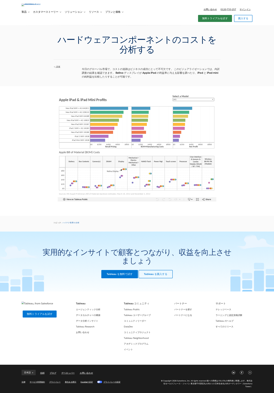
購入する (243, 18)
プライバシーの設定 (112, 382)
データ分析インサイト (87, 320)
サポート (221, 303)
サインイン (245, 9)
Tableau (80, 303)
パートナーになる (183, 315)
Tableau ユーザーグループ (137, 315)
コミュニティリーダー (135, 320)
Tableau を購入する (155, 274)
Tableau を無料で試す (120, 274)
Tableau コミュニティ (136, 303)
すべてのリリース (224, 326)
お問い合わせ (210, 9)
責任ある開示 (70, 382)
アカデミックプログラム (136, 343)
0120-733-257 (228, 9)
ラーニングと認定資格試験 (229, 315)
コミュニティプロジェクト (137, 332)
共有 (57, 66)
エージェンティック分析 (88, 309)
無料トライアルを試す (215, 18)
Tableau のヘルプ (225, 320)
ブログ (53, 373)
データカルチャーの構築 (88, 315)
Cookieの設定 (87, 382)
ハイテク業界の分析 (70, 223)
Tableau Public (132, 309)
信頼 (42, 373)
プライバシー (55, 382)
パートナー (180, 303)
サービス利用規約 (37, 382)
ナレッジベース (223, 309)
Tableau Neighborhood (136, 338)
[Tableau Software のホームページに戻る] (35, 3)
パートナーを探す (183, 309)
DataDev (128, 326)
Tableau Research (85, 326)
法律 (23, 382)
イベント (128, 349)
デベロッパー (68, 373)
